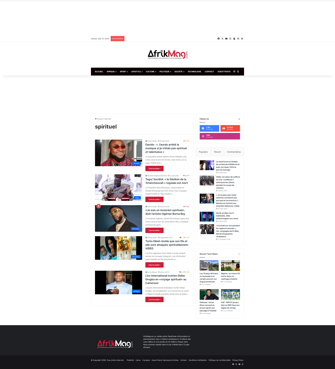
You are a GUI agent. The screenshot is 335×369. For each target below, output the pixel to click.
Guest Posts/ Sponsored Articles (165, 360)
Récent (217, 152)
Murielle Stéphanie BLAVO (157, 176)
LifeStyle (136, 71)
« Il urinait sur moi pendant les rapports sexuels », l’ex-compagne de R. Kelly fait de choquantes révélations (228, 231)
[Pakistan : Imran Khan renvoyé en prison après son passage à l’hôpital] (209, 294)
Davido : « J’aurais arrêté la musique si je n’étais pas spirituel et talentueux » (166, 148)
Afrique (111, 71)
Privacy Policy (237, 360)
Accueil (99, 71)
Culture (150, 71)
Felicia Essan (152, 141)
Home (138, 360)
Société (178, 71)
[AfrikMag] (167, 54)
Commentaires (234, 152)
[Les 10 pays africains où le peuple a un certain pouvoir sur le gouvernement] (209, 265)
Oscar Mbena (152, 272)
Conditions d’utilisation (198, 360)
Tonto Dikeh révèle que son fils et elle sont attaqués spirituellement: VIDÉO (167, 245)
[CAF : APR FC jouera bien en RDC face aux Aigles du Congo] (230, 294)
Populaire (203, 152)
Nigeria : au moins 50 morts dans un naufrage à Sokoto (230, 276)
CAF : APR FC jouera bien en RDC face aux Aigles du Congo (230, 305)
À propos (146, 360)
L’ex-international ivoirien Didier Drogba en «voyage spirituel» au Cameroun (165, 279)
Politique (164, 71)
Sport (123, 71)
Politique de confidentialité (220, 360)
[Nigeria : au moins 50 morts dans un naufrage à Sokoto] (230, 265)
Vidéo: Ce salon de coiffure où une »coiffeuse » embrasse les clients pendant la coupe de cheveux (228, 182)
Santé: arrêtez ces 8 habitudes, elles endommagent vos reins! (227, 216)
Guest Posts (224, 71)
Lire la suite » (154, 168)
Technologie (194, 71)
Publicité (130, 360)
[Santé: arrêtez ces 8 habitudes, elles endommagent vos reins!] (207, 217)
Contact (209, 71)
